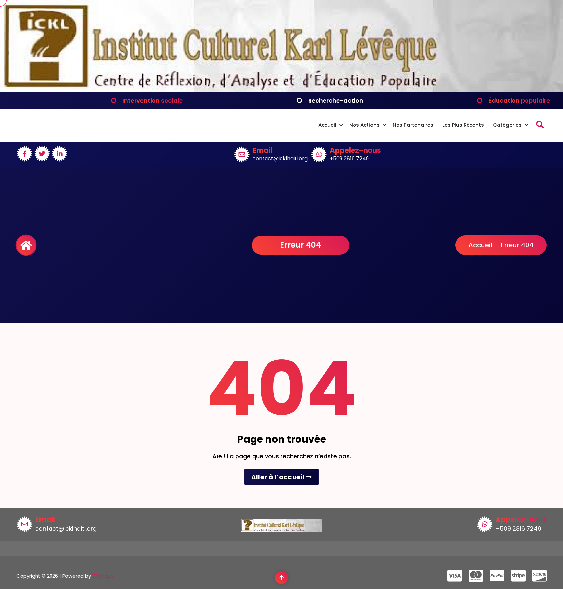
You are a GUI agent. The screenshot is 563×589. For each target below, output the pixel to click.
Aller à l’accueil (278, 476)
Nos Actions (364, 125)
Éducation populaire (519, 100)
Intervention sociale (153, 100)
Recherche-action (335, 100)
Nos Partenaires (413, 125)
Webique (103, 575)
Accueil (327, 125)
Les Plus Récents (463, 125)
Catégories (507, 125)
